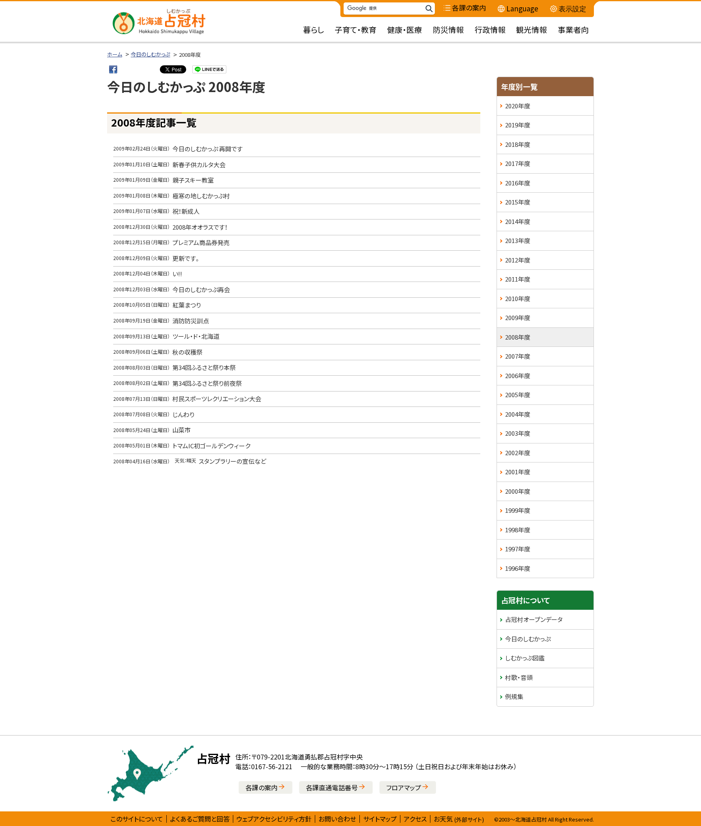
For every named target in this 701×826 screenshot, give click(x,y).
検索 (429, 8)
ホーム (114, 54)
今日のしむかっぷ (150, 54)
